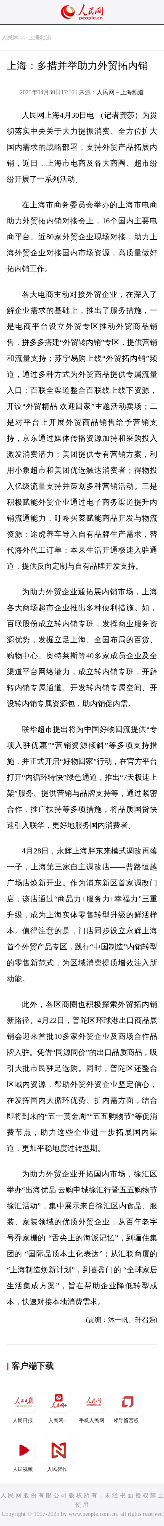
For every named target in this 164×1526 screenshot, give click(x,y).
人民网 (10, 37)
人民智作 (57, 1469)
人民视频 (23, 1469)
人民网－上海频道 (120, 92)
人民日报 (23, 1420)
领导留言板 (126, 1420)
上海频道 (40, 37)
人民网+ (57, 1420)
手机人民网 (91, 1420)
